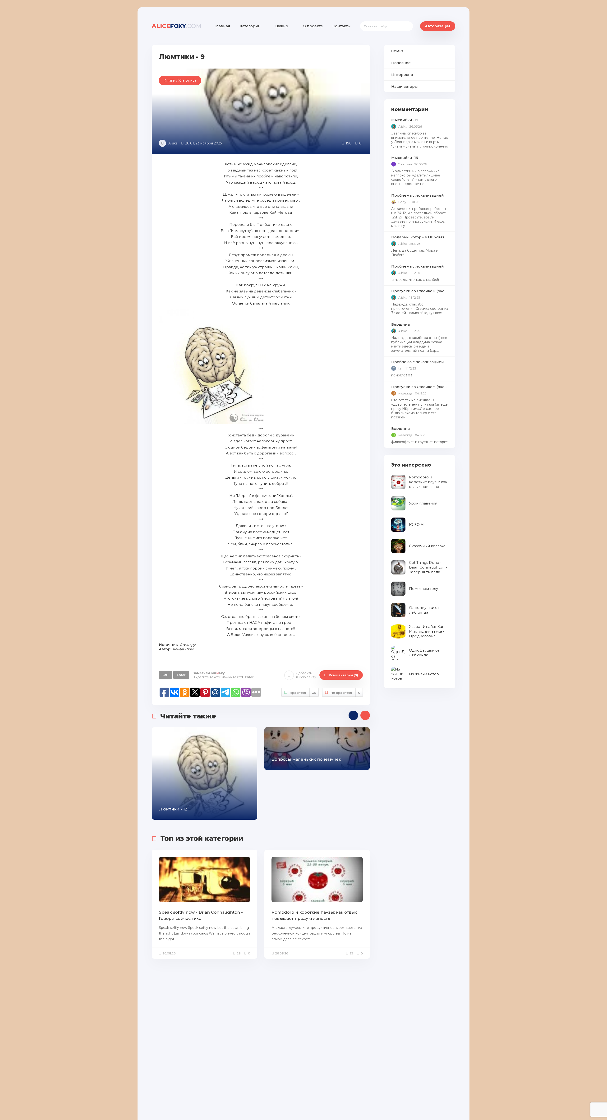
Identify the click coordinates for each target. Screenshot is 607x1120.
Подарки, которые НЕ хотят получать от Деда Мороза (419, 237)
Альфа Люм (182, 649)
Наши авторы (404, 86)
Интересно (402, 74)
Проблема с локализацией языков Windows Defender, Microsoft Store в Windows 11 (419, 195)
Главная (222, 26)
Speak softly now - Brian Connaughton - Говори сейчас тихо (201, 915)
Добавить (306, 675)
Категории (250, 26)
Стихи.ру (187, 644)
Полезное (401, 62)
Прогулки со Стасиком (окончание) (419, 291)
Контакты (341, 26)
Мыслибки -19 (404, 120)
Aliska (173, 143)
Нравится (303, 692)
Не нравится (345, 692)
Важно (281, 26)
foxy (177, 26)
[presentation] (353, 715)
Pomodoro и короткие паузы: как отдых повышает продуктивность (314, 915)
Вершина (400, 324)
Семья (397, 51)
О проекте (313, 26)
